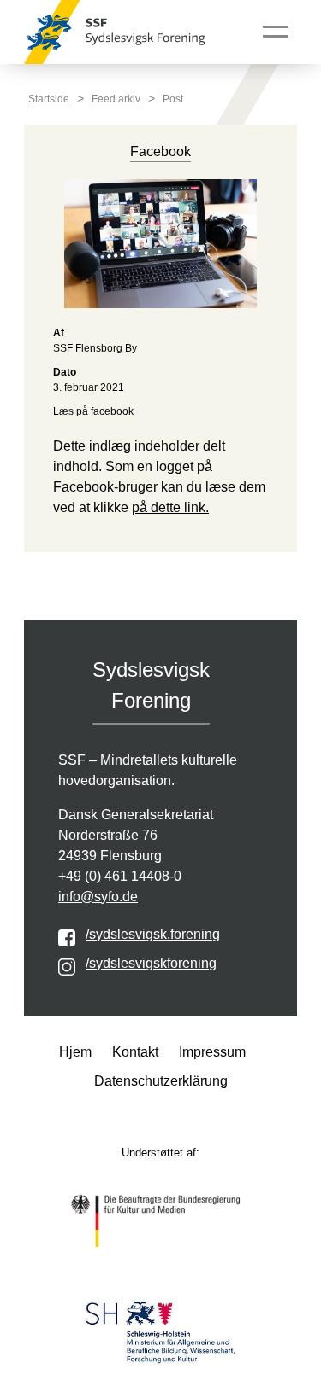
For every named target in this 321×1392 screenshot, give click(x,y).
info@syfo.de (98, 896)
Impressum (212, 1052)
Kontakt (135, 1052)
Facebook (160, 151)
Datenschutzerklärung (161, 1081)
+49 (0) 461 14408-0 (119, 876)
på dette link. (170, 507)
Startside (48, 99)
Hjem (75, 1052)
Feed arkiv (116, 99)
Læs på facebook (93, 411)
